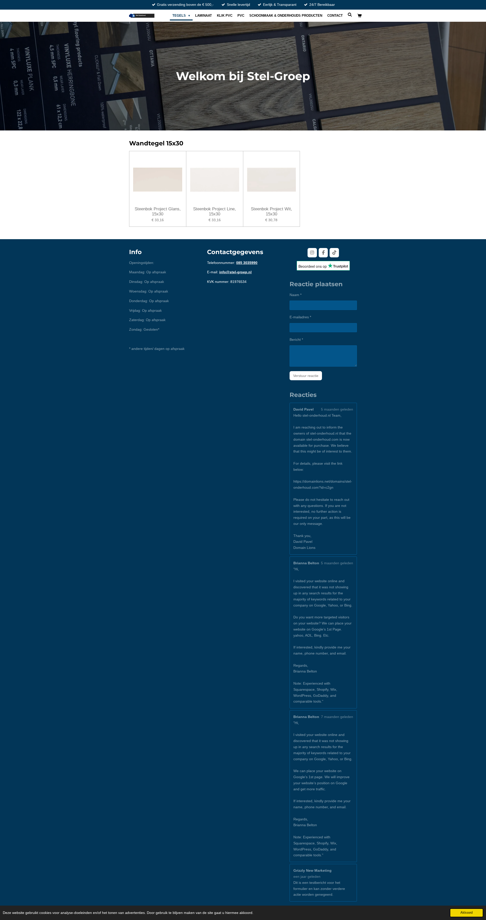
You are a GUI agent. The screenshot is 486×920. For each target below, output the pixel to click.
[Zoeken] (350, 15)
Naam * (295, 295)
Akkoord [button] (466, 912)
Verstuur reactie (305, 376)
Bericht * (296, 340)
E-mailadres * (300, 317)
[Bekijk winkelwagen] (359, 15)
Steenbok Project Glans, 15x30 (158, 211)
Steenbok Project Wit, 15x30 (271, 211)
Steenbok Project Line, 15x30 (214, 211)
